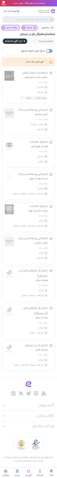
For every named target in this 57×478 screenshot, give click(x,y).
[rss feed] (43, 393)
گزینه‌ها (40, 475)
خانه (51, 475)
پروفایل (5, 475)
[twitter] (21, 393)
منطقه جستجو (12, 27)
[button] (47, 27)
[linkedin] (36, 393)
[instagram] (13, 393)
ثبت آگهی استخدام (14, 41)
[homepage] (28, 384)
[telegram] (28, 393)
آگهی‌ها (28, 475)
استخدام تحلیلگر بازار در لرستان (37, 34)
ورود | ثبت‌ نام (10, 11)
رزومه (17, 475)
